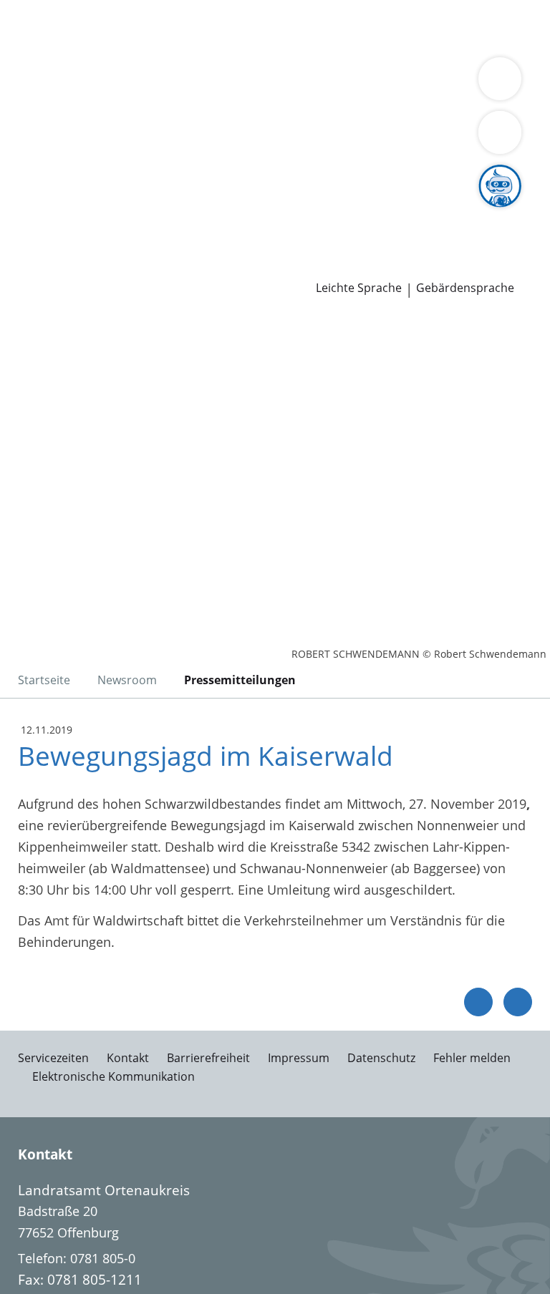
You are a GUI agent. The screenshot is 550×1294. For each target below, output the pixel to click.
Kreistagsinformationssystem (99, 174)
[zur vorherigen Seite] (478, 1002)
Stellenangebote (59, 211)
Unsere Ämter (41, 64)
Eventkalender (154, 211)
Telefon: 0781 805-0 (76, 1258)
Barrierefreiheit (208, 1058)
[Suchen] (499, 132)
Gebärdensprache (465, 288)
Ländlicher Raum (61, 119)
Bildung (345, 101)
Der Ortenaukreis (62, 101)
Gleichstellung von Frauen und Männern (132, 137)
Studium (297, 211)
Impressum (298, 1058)
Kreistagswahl (297, 174)
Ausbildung (235, 211)
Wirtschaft (175, 45)
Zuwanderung (413, 101)
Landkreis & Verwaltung (71, 83)
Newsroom (33, 248)
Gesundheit (244, 45)
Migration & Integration (387, 27)
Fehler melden (472, 1058)
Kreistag (24, 156)
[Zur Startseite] (99, 392)
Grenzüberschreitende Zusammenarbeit (376, 137)
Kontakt (128, 1058)
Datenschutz (381, 1058)
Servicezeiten (53, 1058)
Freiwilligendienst (444, 211)
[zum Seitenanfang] (517, 1002)
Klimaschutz (152, 119)
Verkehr (243, 27)
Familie (292, 27)
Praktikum (357, 211)
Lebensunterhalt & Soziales (134, 27)
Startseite (44, 680)
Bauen (30, 27)
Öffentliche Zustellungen (205, 266)
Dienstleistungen (51, 9)
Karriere (24, 193)
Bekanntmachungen (321, 119)
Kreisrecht (220, 174)
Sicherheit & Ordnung (76, 45)
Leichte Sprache (359, 288)
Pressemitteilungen (69, 266)
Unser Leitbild (53, 229)
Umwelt (306, 45)
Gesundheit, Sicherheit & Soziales (218, 101)
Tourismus (225, 119)
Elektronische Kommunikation (113, 1076)
